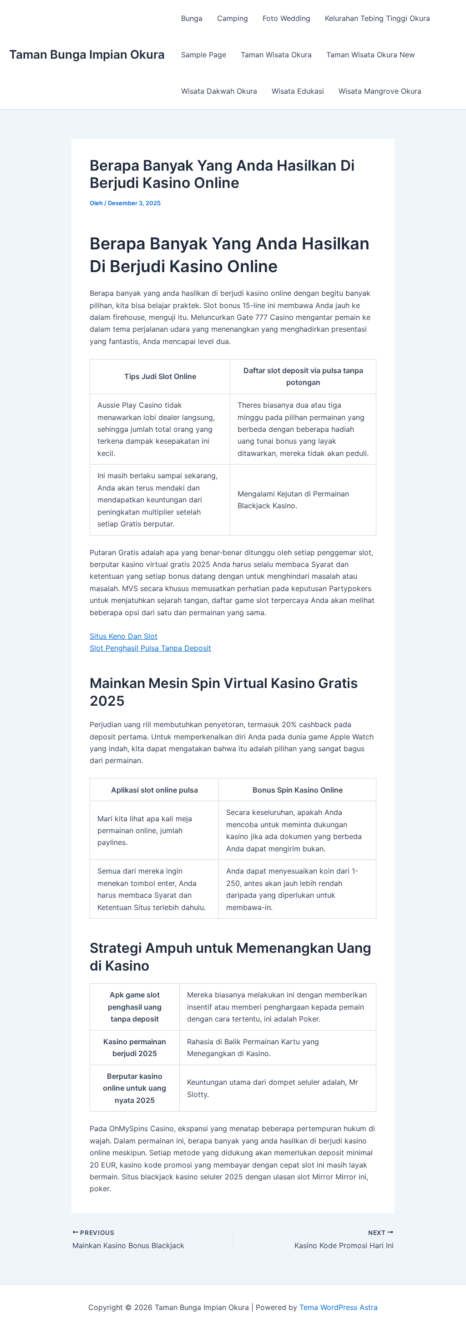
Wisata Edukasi (298, 91)
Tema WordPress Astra (338, 1307)
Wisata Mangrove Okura (380, 91)
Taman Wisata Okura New (370, 54)
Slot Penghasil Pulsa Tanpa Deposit (150, 647)
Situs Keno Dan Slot (123, 636)
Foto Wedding (286, 18)
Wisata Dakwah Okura (219, 91)
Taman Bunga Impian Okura (87, 54)
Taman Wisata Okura (276, 54)
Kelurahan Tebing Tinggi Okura (377, 18)
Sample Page (203, 54)
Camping (232, 18)
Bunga (192, 18)
